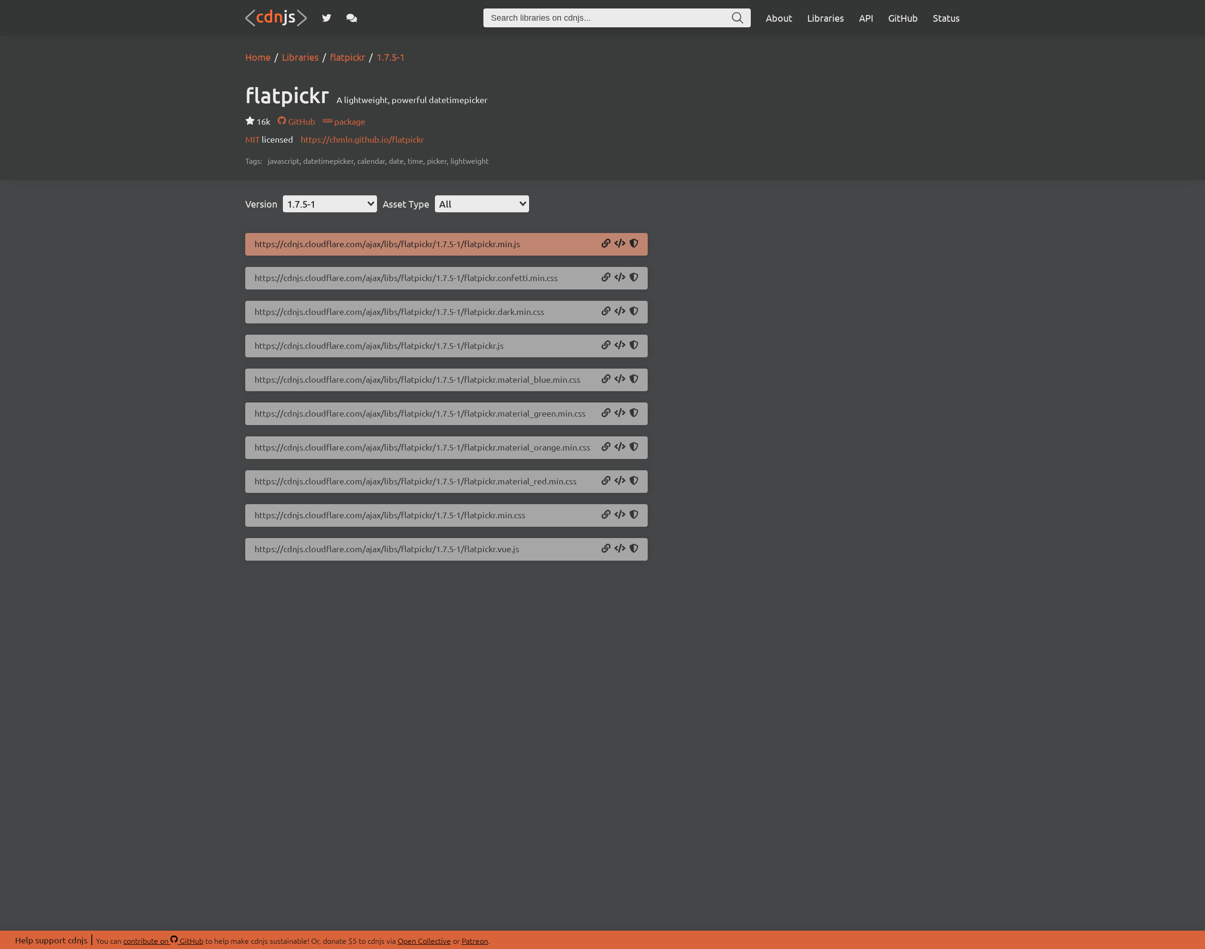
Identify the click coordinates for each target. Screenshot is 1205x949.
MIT (253, 139)
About (779, 18)
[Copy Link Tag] (620, 278)
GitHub (903, 18)
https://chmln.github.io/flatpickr (362, 139)
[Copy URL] (606, 244)
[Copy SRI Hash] (633, 244)
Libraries (825, 18)
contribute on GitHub (163, 940)
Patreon (475, 940)
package (348, 121)
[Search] (737, 18)
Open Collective (424, 940)
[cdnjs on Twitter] (326, 17)
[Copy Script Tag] (620, 244)
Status (946, 18)
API (866, 18)
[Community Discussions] (351, 17)
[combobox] (330, 203)
